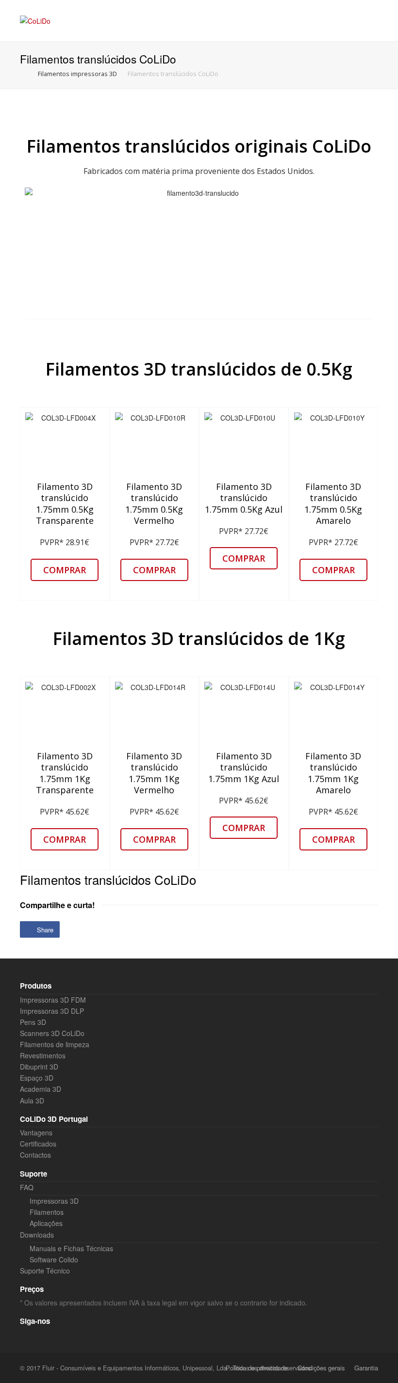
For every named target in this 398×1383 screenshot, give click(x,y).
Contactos (35, 1155)
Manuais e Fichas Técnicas (71, 1248)
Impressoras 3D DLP (52, 1011)
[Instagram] (44, 1336)
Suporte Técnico (45, 1270)
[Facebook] (27, 1336)
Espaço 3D (36, 1078)
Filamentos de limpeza (54, 1044)
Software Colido (54, 1259)
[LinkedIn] (61, 1336)
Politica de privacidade (257, 1367)
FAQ (26, 1187)
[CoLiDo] (35, 21)
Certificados (38, 1143)
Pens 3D (33, 1022)
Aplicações (46, 1223)
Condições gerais (321, 1367)
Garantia (366, 1367)
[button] (65, 570)
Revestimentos (43, 1055)
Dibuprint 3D (39, 1066)
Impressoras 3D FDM (53, 1000)
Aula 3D (32, 1100)
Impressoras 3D (54, 1201)
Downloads (37, 1235)
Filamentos (47, 1212)
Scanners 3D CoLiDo (52, 1033)
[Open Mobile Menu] (368, 20)
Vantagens (36, 1132)
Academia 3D (40, 1089)
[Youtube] (78, 1336)
